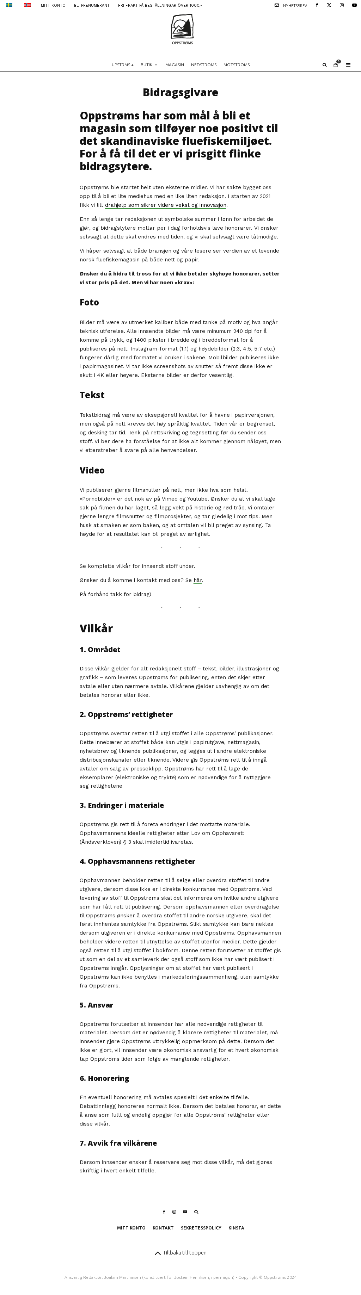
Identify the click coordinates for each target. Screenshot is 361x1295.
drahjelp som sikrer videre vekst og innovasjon (165, 205)
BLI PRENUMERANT (92, 5)
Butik (146, 64)
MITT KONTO (53, 5)
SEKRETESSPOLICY (201, 1228)
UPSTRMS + (123, 64)
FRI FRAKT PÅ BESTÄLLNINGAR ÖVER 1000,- (160, 5)
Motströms (237, 64)
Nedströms (203, 64)
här (198, 580)
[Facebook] (317, 4)
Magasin (174, 64)
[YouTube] (354, 4)
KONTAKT (163, 1228)
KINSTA (236, 1228)
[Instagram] (342, 4)
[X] (329, 4)
